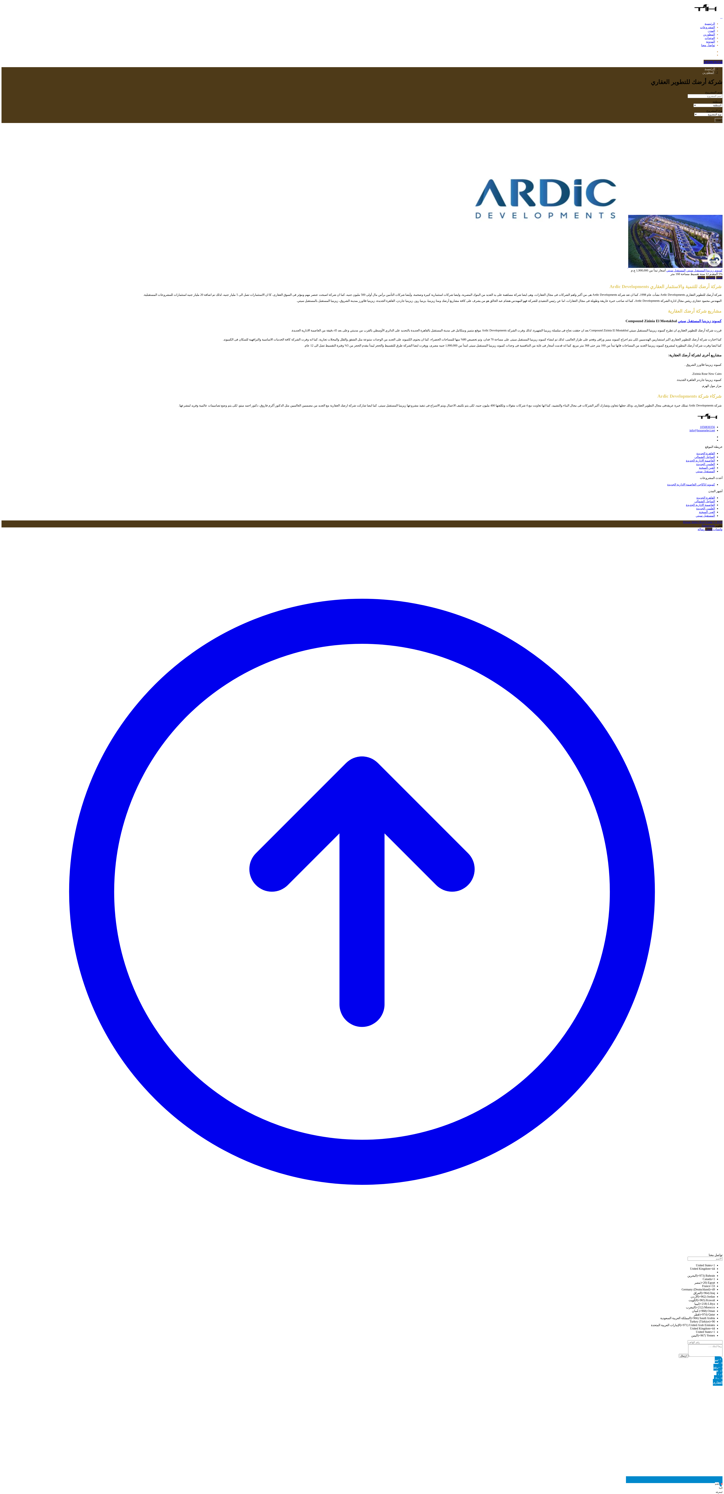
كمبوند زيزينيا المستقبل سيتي (704, 270)
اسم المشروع (713, 92)
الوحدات (710, 38)
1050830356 (707, 427)
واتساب (710, 277)
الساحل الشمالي (704, 457)
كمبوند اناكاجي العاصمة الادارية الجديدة (691, 484)
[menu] (721, 17)
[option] (358, 1265)
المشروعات (707, 27)
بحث (718, 120)
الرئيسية (710, 23)
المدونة (710, 41)
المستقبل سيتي (676, 270)
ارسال (683, 1355)
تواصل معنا (708, 45)
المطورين (709, 34)
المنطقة (717, 101)
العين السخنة (707, 467)
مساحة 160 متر (680, 274)
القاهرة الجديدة (705, 453)
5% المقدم (715, 274)
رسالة (701, 277)
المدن (711, 30)
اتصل (719, 277)
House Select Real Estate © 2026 (702, 522)
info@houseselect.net (702, 430)
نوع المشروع (714, 110)
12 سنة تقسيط (699, 274)
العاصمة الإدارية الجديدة (700, 460)
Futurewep (708, 525)
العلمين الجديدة (705, 464)
